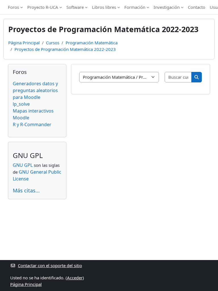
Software (75, 7)
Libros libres (104, 7)
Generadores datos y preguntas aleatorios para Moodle (35, 90)
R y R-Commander (32, 124)
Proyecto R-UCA (42, 7)
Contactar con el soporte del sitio (50, 265)
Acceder (75, 277)
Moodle (21, 118)
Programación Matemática (92, 42)
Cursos (52, 42)
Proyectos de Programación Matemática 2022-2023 (65, 49)
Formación (134, 7)
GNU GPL (23, 165)
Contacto (196, 7)
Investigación (167, 7)
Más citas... (26, 190)
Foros (13, 7)
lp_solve (21, 104)
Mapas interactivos (33, 111)
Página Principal (24, 42)
